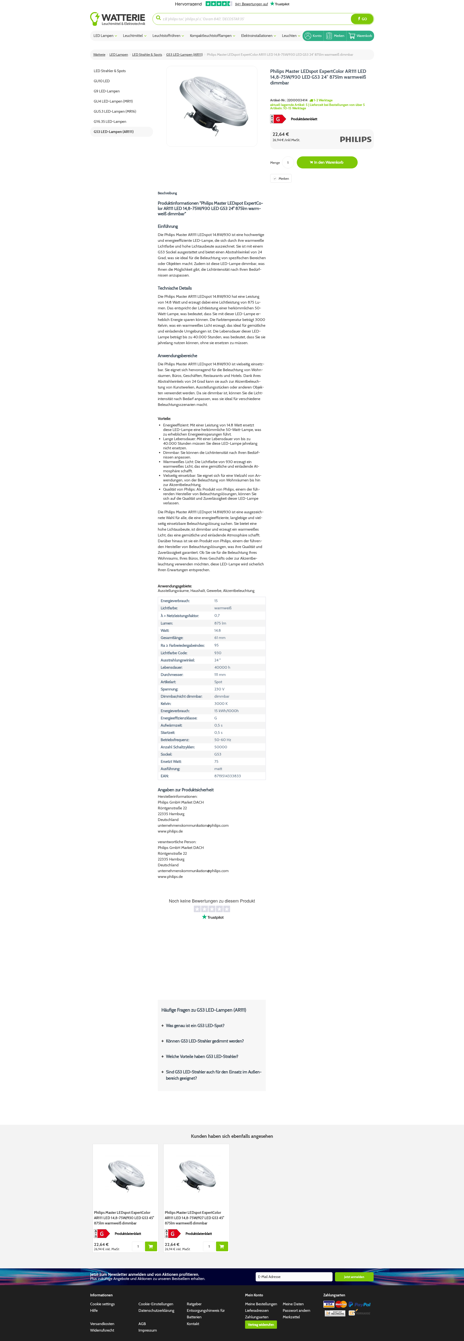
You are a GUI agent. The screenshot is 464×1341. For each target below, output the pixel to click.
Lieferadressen (257, 1310)
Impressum (147, 1330)
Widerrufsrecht (102, 1330)
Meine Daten (293, 1304)
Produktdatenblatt (304, 119)
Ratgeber (194, 1304)
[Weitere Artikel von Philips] (348, 139)
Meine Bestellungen (261, 1304)
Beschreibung (167, 193)
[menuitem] (121, 19)
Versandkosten (102, 1323)
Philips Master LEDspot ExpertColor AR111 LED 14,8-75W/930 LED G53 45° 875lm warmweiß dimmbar (124, 1217)
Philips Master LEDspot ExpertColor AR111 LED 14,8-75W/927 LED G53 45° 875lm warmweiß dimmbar (194, 1217)
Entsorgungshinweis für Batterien (206, 1313)
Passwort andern (296, 1310)
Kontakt (193, 1323)
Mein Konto (254, 1295)
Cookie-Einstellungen (155, 1304)
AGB (142, 1323)
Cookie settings (102, 1304)
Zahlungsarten (256, 1317)
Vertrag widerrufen (261, 1324)
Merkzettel (291, 1317)
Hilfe (94, 1310)
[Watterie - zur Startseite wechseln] (117, 19)
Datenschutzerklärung (156, 1310)
